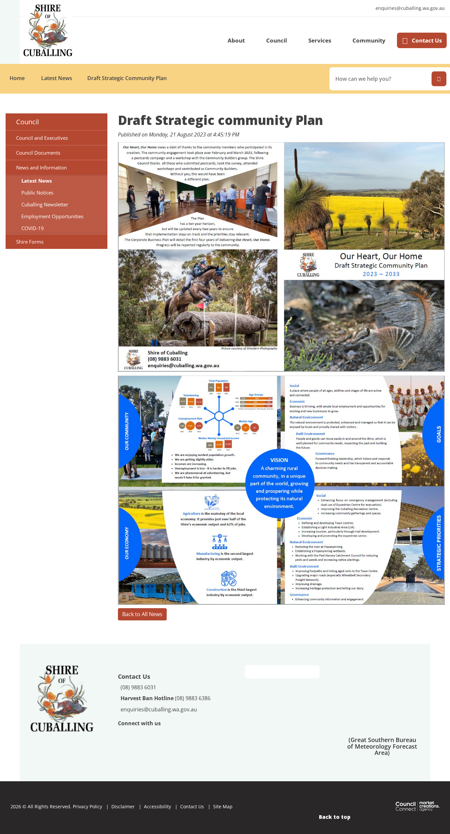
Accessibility (157, 806)
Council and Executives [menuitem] (42, 137)
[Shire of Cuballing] (62, 697)
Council (276, 40)
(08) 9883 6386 (166, 698)
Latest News (56, 78)
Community (368, 40)
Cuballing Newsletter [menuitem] (44, 204)
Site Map (223, 806)
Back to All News (142, 614)
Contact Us (427, 40)
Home (17, 78)
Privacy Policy (87, 806)
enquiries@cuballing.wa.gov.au (408, 8)
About (236, 40)
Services (319, 40)
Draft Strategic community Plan (127, 78)
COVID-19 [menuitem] (32, 228)
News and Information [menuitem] (41, 167)
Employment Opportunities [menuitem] (52, 216)
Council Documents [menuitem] (38, 152)
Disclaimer (123, 806)
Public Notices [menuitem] (37, 192)
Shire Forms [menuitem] (29, 241)
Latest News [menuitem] (36, 180)
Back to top (335, 816)
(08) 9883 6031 (138, 687)
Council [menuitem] (27, 121)
